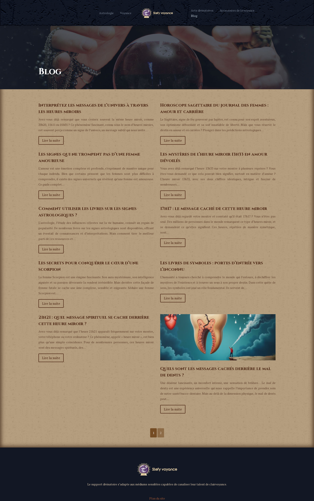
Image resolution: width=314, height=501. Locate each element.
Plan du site (157, 498)
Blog (194, 16)
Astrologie (106, 13)
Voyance (125, 13)
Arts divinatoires (202, 10)
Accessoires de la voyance (237, 10)
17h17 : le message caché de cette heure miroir (213, 208)
